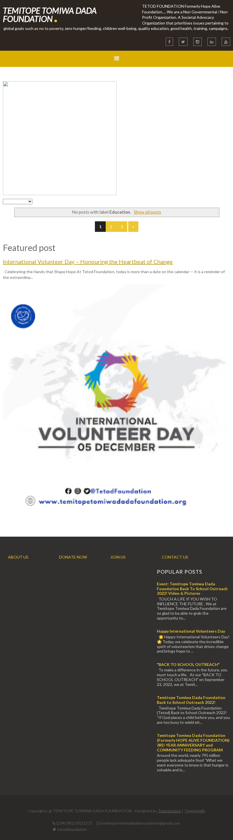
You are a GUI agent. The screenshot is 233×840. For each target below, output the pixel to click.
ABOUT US (18, 557)
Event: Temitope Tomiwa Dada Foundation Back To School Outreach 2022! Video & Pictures (192, 588)
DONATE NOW (73, 557)
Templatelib (194, 810)
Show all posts (147, 211)
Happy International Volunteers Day (191, 631)
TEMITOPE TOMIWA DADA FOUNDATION (50, 14)
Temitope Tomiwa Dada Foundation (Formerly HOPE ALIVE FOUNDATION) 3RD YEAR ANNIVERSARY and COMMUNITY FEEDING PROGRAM (193, 742)
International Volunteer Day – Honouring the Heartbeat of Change (88, 261)
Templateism (169, 810)
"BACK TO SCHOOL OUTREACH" (188, 664)
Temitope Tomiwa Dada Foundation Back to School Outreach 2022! (191, 700)
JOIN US (118, 557)
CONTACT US (175, 557)
